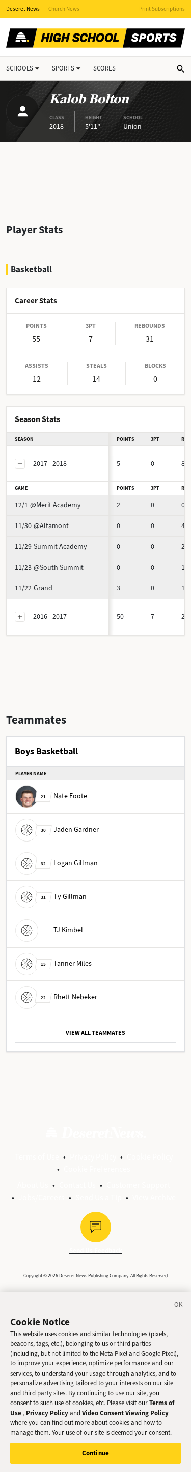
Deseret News (23, 9)
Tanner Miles (66, 963)
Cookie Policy (150, 1156)
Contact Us (77, 1185)
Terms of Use (37, 1156)
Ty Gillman (64, 896)
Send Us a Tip (98, 1197)
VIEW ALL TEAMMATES (95, 1033)
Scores (104, 68)
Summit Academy (51, 546)
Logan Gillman (69, 863)
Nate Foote (64, 796)
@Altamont (42, 526)
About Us (32, 1185)
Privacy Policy (93, 1156)
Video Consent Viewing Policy (125, 1413)
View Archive (154, 1197)
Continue (95, 1453)
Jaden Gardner (70, 829)
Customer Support (138, 1185)
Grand (33, 588)
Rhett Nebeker (69, 997)
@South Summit (49, 567)
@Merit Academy (48, 505)
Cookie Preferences (97, 1169)
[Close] (179, 1306)
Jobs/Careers (41, 1197)
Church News (63, 9)
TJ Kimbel (68, 930)
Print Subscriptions (162, 9)
